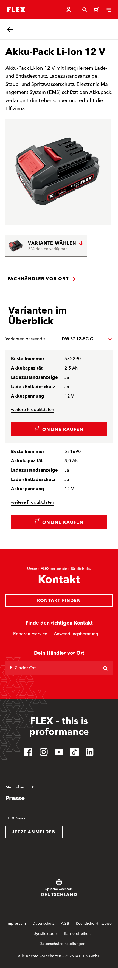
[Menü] (109, 10)
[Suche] (84, 10)
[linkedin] (89, 752)
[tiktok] (74, 752)
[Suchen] (105, 668)
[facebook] (28, 752)
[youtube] (59, 752)
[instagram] (43, 752)
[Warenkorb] (97, 10)
